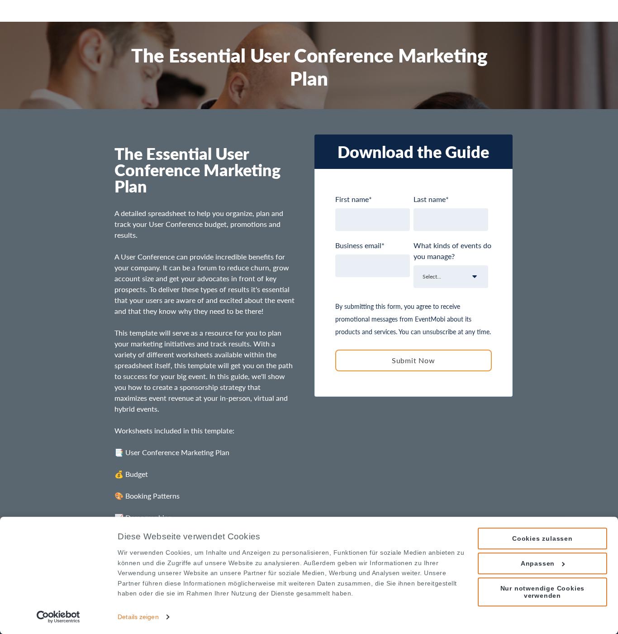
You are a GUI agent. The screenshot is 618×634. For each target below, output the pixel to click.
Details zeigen (138, 616)
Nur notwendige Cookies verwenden (542, 592)
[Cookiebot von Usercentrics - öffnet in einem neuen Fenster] (58, 616)
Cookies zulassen (542, 538)
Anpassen (538, 563)
